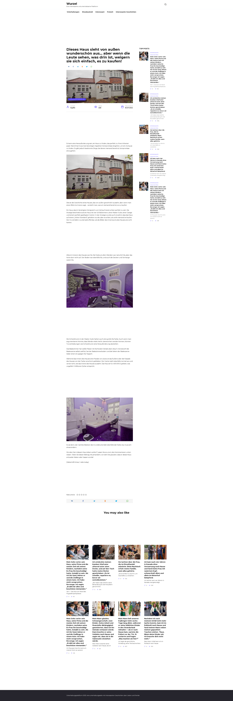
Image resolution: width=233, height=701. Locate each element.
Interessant (99, 12)
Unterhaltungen (73, 12)
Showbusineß (87, 12)
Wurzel (71, 3)
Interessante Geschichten (126, 12)
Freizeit (110, 12)
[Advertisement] (116, 32)
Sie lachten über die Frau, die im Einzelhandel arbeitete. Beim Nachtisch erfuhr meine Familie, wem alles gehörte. (157, 135)
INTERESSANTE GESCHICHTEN (77, 99)
